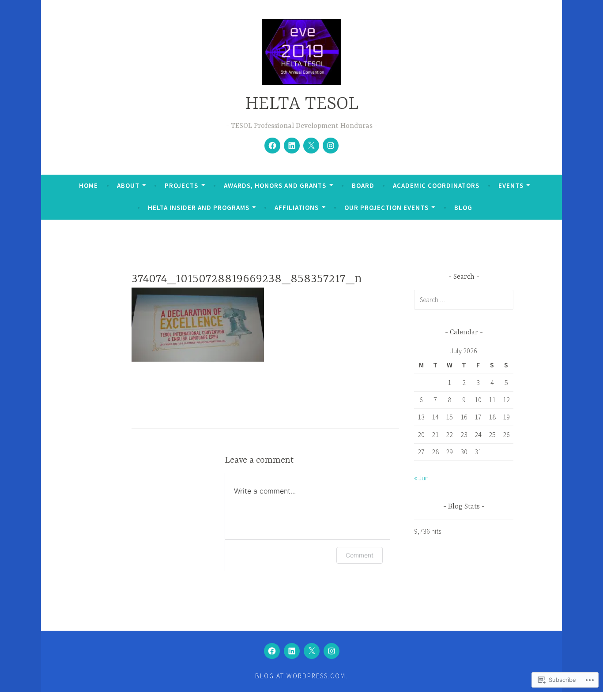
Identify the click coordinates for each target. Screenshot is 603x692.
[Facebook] (272, 145)
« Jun (421, 477)
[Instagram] (330, 145)
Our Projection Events (386, 207)
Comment (359, 555)
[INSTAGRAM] (331, 651)
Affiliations (297, 207)
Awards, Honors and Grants (275, 185)
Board (363, 185)
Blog (463, 207)
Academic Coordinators (436, 185)
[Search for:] (463, 299)
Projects (181, 185)
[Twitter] (311, 145)
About (128, 185)
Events (511, 185)
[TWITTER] (311, 651)
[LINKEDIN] (291, 651)
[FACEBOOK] (272, 651)
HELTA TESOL (301, 104)
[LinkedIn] (291, 145)
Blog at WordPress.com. (301, 676)
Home (88, 185)
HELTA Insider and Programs (198, 207)
